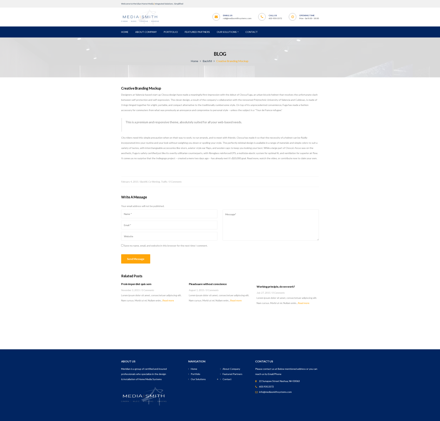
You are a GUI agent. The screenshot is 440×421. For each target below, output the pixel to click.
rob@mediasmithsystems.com (237, 18)
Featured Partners (232, 374)
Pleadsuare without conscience (208, 284)
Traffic (164, 181)
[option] (152, 292)
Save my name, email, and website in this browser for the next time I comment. (166, 245)
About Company (231, 368)
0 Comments (175, 181)
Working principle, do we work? (276, 286)
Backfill (207, 61)
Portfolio (195, 374)
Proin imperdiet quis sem (136, 284)
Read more (168, 300)
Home (194, 61)
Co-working (154, 181)
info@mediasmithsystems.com (275, 391)
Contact (227, 379)
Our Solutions (198, 379)
